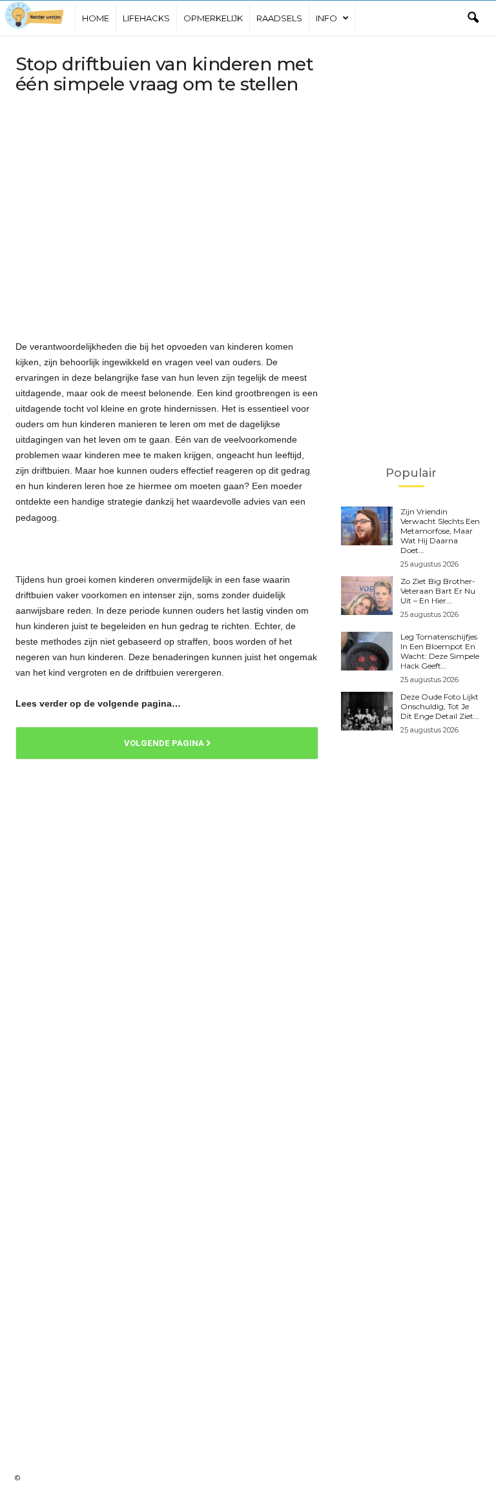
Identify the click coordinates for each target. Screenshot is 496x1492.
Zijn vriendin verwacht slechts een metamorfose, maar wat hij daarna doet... (440, 531)
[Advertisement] (167, 204)
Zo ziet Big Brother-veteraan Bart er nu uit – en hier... (437, 590)
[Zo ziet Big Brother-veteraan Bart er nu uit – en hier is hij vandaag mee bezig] (367, 595)
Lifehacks (146, 18)
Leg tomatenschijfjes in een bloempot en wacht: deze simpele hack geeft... (439, 651)
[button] (473, 18)
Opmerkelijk (213, 18)
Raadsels (279, 18)
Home (95, 18)
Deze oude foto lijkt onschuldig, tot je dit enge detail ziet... (439, 706)
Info (326, 18)
